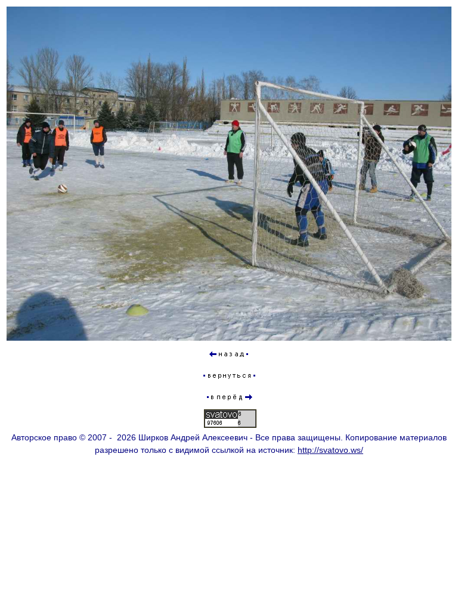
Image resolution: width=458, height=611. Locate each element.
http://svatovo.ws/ (330, 450)
